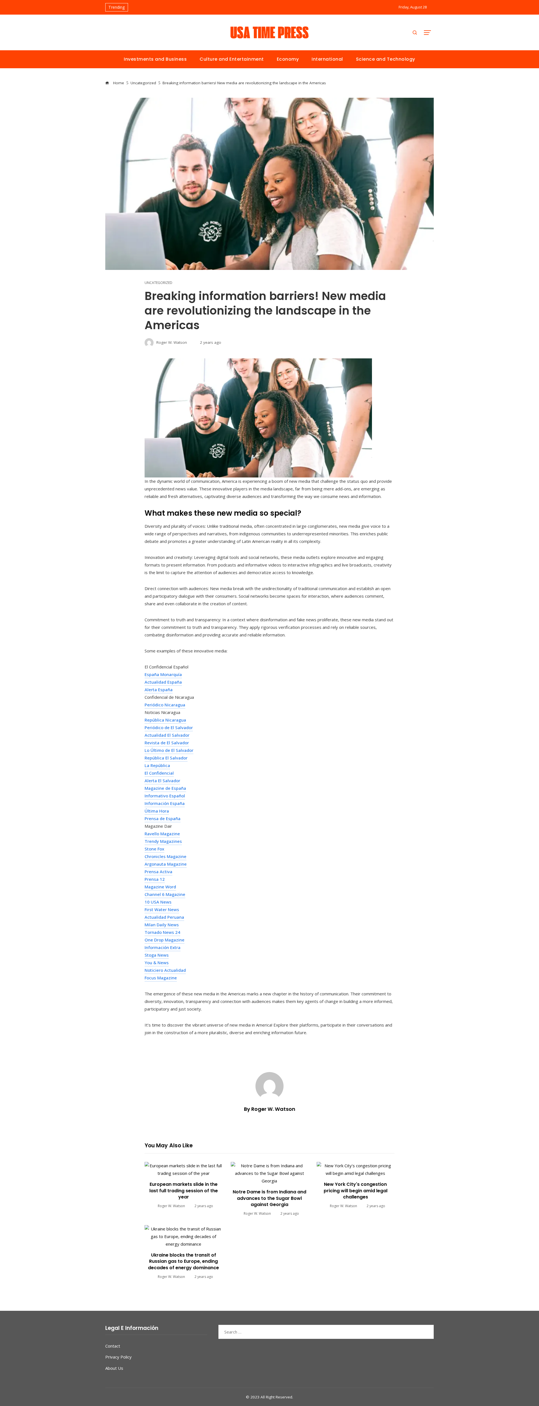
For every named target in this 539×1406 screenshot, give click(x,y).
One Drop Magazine (164, 940)
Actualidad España (163, 682)
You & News (157, 962)
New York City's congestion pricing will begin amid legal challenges (355, 1190)
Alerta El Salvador (162, 780)
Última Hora (157, 811)
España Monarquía (163, 674)
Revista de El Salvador (167, 742)
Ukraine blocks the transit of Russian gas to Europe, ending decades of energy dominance (183, 1261)
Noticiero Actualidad (165, 970)
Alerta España (159, 689)
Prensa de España (163, 818)
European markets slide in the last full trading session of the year (183, 1190)
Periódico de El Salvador (169, 727)
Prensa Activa (158, 871)
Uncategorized (158, 283)
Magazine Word (160, 886)
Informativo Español (165, 795)
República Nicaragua (165, 720)
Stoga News (157, 955)
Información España (165, 803)
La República (157, 765)
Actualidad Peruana (164, 917)
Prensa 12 (155, 879)
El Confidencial (159, 773)
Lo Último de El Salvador (169, 750)
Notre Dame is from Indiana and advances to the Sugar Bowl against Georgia (269, 1198)
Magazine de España (165, 788)
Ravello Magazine (162, 833)
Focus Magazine (161, 977)
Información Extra (163, 947)
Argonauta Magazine (166, 864)
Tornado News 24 (162, 932)
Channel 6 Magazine (165, 894)
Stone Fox (154, 849)
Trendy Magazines (163, 841)
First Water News (162, 909)
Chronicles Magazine (165, 856)
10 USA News (158, 902)
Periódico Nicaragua (165, 704)
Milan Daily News (162, 924)
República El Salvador (166, 758)
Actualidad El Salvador (167, 735)
